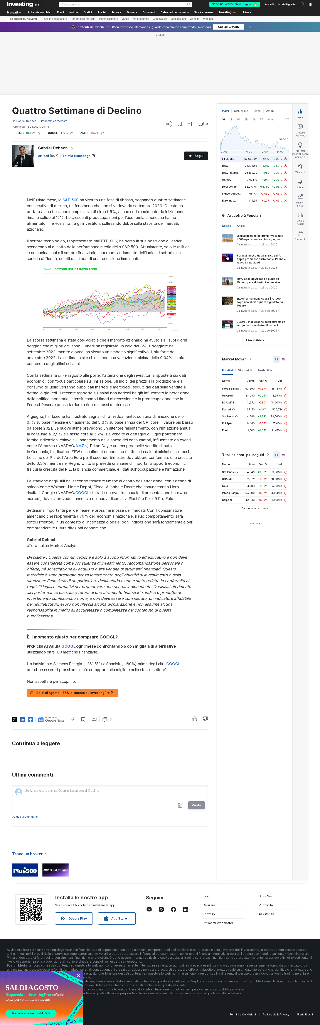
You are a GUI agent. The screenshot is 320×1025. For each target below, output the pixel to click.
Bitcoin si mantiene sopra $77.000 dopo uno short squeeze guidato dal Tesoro (259, 302)
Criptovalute (160, 18)
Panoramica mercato (83, 18)
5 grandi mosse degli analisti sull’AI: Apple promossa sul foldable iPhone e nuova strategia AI (261, 259)
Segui (199, 156)
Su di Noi (265, 896)
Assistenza (266, 914)
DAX (225, 165)
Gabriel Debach (53, 148)
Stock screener (203, 12)
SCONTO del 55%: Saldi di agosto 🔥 (234, 4)
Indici (225, 111)
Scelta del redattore (55, 18)
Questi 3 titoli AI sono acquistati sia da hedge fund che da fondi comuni (260, 323)
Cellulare (209, 905)
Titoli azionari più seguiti (243, 455)
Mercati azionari (108, 18)
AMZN (81, 445)
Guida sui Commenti (25, 816)
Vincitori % (245, 370)
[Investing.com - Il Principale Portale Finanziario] (24, 4)
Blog (206, 896)
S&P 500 (71, 200)
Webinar (208, 18)
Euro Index (229, 200)
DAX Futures (230, 172)
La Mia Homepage (77, 156)
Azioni (270, 111)
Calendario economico (175, 12)
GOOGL (82, 492)
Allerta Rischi (304, 1014)
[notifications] (302, 4)
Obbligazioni (178, 18)
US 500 (226, 179)
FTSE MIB (228, 158)
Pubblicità (266, 905)
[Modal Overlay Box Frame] (41, 998)
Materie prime (141, 18)
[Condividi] (169, 124)
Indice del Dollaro (233, 193)
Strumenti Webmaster (218, 923)
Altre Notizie (254, 340)
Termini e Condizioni (242, 1014)
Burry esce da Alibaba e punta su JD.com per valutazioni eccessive (258, 280)
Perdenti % (265, 370)
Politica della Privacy (276, 1014)
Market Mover (234, 359)
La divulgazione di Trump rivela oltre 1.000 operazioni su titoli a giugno (259, 237)
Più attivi (227, 370)
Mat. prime (241, 111)
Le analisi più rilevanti (23, 18)
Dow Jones (229, 186)
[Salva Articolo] (179, 124)
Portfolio (209, 914)
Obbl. (257, 111)
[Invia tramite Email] (94, 719)
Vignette (194, 18)
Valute (125, 18)
